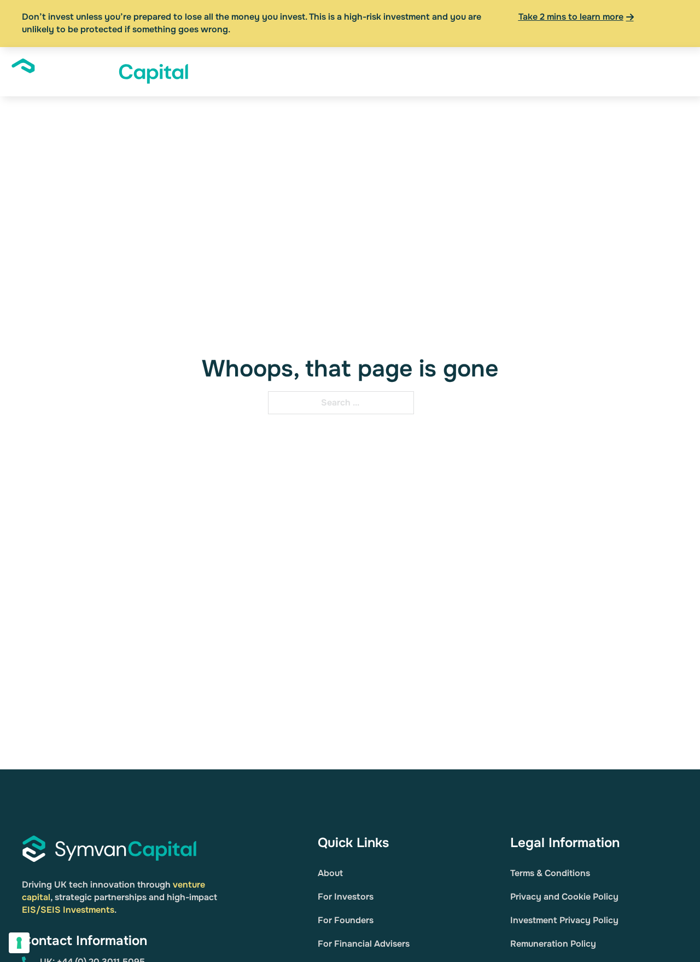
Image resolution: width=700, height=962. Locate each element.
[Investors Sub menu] (311, 72)
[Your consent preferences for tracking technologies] (19, 942)
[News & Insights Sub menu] (538, 72)
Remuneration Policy (553, 943)
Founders (346, 71)
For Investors (346, 896)
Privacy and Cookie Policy (564, 896)
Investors (285, 71)
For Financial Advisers (364, 943)
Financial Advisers (410, 71)
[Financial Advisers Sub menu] (452, 72)
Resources (576, 71)
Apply (658, 71)
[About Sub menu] (250, 72)
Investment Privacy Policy (564, 920)
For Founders (346, 920)
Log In (621, 71)
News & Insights (499, 71)
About (230, 71)
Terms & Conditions (550, 873)
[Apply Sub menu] (678, 72)
